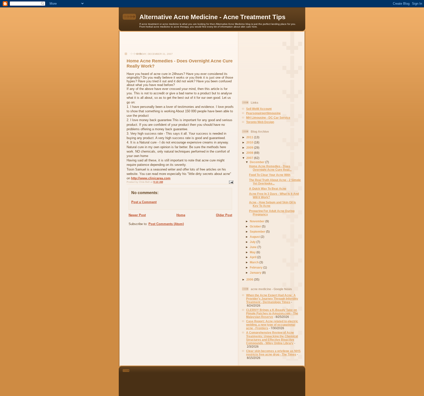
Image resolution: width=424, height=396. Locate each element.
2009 (250, 147)
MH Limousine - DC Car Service (268, 117)
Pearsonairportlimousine (263, 113)
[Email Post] (231, 182)
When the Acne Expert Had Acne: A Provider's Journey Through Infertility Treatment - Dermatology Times (272, 299)
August (255, 236)
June (253, 247)
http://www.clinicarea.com (151, 178)
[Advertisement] (178, 44)
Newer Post (137, 215)
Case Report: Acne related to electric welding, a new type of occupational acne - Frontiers (272, 325)
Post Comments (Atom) (166, 224)
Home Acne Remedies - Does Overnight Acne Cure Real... (270, 168)
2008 (250, 152)
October (256, 226)
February (256, 267)
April (253, 257)
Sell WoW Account (259, 108)
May (253, 252)
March (254, 262)
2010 (250, 142)
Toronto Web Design (260, 122)
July (253, 241)
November (257, 221)
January (256, 272)
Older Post (224, 215)
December (257, 162)
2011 (250, 137)
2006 (250, 279)
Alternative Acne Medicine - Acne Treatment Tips (212, 17)
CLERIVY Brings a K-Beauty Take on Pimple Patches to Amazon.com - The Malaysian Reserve (272, 313)
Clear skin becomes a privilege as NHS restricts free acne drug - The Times (273, 352)
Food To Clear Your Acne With (269, 174)
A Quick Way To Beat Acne (267, 188)
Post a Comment (144, 202)
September (258, 231)
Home (180, 215)
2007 (250, 157)
